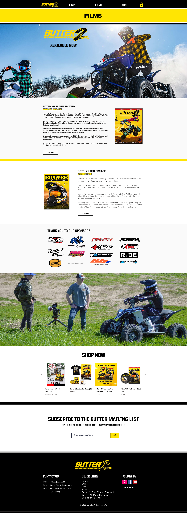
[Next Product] (145, 374)
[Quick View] (56, 374)
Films (84, 489)
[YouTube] (135, 482)
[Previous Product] (41, 374)
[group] (93, 379)
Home (85, 481)
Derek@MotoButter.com (61, 485)
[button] (141, 4)
